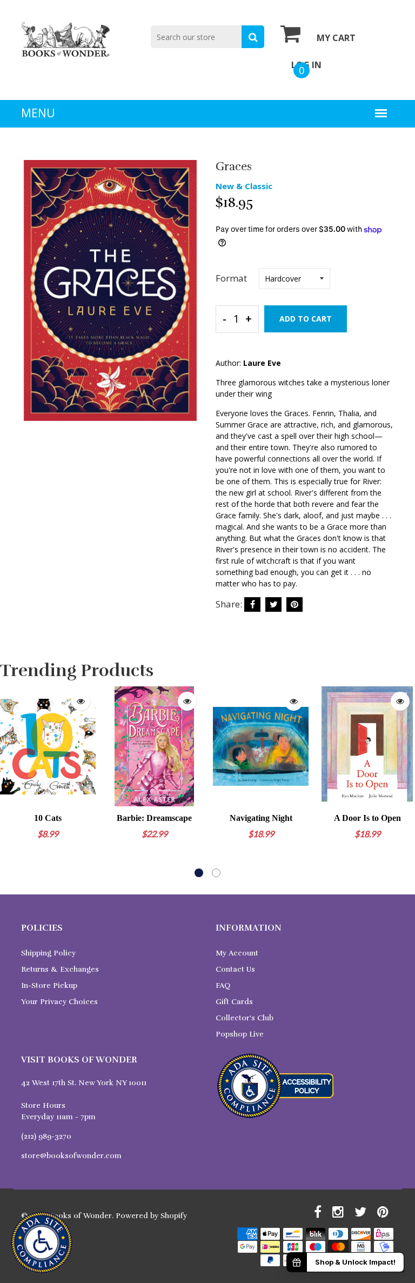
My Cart (336, 38)
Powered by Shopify (151, 1215)
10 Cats (48, 818)
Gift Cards (234, 1001)
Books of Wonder (80, 1215)
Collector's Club (244, 1018)
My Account (237, 953)
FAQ (223, 985)
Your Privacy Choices (59, 1001)
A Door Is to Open (367, 818)
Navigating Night (261, 818)
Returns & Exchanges (60, 969)
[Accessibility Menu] (41, 1242)
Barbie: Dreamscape (154, 818)
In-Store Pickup (49, 985)
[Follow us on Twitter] (273, 604)
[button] (199, 872)
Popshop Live (240, 1034)
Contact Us (235, 969)
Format (231, 278)
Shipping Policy (48, 953)
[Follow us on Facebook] (252, 604)
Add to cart (305, 318)
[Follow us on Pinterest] (294, 604)
